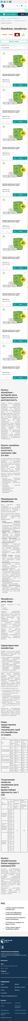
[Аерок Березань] (4, 34)
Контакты (17, 990)
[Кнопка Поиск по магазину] (25, 10)
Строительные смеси (20, 1010)
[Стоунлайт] (23, 34)
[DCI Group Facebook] (2, 947)
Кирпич (2, 1005)
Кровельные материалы (18, 1006)
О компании (4, 993)
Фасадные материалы (20, 1013)
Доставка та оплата (20, 987)
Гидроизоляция (5, 1010)
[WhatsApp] (7, 2)
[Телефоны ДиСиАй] (17, 5)
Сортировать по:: (5, 45)
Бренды (17, 984)
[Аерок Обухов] (11, 34)
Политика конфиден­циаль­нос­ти (9, 996)
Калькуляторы (4, 987)
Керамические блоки (6, 1017)
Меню (22, 14)
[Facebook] (10, 2)
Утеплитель (18, 1003)
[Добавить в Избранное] (25, 53)
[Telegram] (2, 2)
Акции (2, 984)
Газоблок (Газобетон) (6, 1003)
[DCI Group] (2, 6)
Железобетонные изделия (5, 1014)
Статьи (2, 990)
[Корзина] (25, 5)
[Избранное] (21, 5)
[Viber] (4, 2)
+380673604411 (5, 973)
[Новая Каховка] (17, 34)
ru (26, 1)
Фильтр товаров (14, 41)
